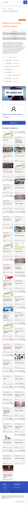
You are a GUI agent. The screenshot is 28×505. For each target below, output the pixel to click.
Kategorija (15, 36)
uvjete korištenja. (8, 498)
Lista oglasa (10, 8)
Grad (10, 57)
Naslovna (4, 8)
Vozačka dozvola (8, 72)
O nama (5, 489)
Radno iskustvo (8, 69)
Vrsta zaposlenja (8, 78)
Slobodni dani (8, 63)
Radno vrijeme (8, 66)
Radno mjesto (8, 60)
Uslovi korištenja (7, 491)
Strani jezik (9, 75)
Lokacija (15, 31)
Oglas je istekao (8, 81)
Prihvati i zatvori (20, 501)
